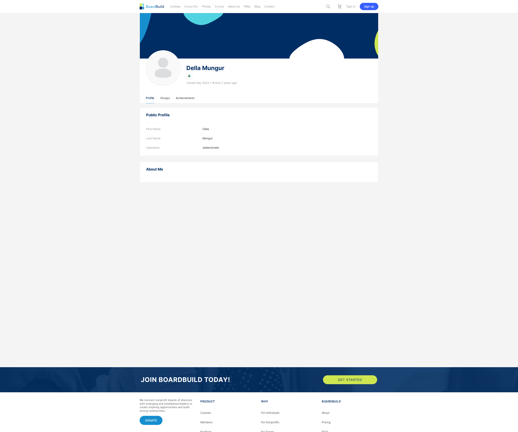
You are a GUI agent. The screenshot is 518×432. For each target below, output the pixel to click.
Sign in (350, 6)
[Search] (328, 6)
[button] (151, 420)
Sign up (369, 6)
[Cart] (339, 6)
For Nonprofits (270, 422)
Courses (205, 412)
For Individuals (270, 412)
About (325, 412)
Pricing (326, 422)
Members (206, 422)
